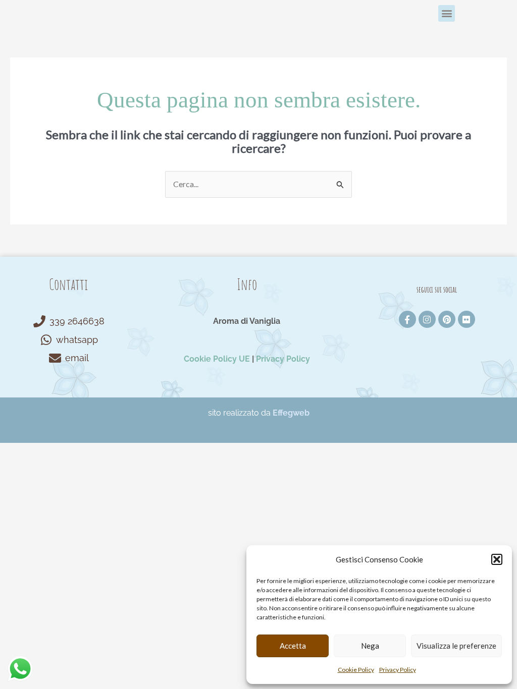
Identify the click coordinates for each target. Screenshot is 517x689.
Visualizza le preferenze (456, 645)
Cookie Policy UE (217, 359)
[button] (497, 559)
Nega (370, 645)
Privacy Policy (397, 669)
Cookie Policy (356, 669)
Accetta (293, 645)
